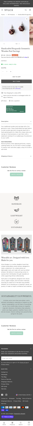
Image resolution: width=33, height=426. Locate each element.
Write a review (16, 174)
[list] (16, 30)
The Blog (3, 377)
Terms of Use (24, 362)
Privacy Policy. (5, 364)
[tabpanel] (16, 136)
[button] (30, 10)
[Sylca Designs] (8, 10)
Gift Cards (4, 386)
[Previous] (4, 43)
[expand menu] (2, 10)
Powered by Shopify (19, 413)
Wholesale (4, 374)
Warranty (3, 389)
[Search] (25, 10)
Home (3, 14)
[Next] (19, 43)
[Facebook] (2, 394)
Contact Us (4, 372)
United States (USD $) (24, 394)
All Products (11, 14)
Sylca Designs (9, 413)
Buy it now (16, 81)
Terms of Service (6, 379)
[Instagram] (6, 394)
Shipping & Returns (6, 381)
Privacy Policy (5, 384)
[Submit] (30, 358)
